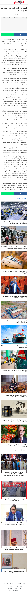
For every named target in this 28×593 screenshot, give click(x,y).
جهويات (14, 469)
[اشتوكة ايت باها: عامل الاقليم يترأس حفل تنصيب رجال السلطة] (14, 562)
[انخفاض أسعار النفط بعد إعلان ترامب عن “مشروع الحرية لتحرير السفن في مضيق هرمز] (14, 409)
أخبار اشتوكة (14, 568)
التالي (20, 450)
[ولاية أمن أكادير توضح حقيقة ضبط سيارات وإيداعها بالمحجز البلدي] (14, 490)
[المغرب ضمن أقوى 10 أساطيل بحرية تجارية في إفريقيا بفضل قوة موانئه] (14, 334)
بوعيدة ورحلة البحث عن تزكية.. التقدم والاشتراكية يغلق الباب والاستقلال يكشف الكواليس (14, 524)
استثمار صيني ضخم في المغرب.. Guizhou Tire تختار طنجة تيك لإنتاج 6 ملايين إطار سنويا (14, 222)
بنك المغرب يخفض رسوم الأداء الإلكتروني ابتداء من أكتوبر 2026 (15, 272)
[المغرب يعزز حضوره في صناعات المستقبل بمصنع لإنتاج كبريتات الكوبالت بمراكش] (14, 310)
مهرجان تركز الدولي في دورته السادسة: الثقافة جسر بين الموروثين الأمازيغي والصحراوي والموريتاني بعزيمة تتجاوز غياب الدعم (14, 474)
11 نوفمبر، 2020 (23, 15)
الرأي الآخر (14, 583)
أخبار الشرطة (13, 495)
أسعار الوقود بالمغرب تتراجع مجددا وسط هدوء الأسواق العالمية (14, 371)
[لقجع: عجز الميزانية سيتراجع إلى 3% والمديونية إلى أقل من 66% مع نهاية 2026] (14, 285)
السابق (24, 450)
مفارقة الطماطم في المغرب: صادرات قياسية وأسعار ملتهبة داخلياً (14, 445)
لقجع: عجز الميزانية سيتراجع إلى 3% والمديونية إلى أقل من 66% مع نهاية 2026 (15, 296)
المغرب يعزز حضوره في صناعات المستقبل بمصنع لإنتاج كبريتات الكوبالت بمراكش (15, 321)
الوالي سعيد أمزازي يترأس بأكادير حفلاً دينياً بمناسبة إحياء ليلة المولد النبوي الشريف (14, 548)
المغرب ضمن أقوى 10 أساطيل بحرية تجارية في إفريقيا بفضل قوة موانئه (14, 346)
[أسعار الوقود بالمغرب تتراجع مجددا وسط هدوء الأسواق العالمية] (14, 359)
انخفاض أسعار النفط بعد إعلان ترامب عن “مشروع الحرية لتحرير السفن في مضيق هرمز (15, 420)
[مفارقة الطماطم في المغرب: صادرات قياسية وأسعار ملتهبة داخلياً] (14, 434)
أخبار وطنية (14, 519)
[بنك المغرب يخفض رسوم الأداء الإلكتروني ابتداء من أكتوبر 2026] (14, 260)
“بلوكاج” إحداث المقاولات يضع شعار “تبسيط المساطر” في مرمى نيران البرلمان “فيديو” (16, 396)
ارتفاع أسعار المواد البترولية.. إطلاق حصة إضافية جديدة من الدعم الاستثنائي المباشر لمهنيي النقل (14, 247)
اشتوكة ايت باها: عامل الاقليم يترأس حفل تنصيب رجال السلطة (14, 572)
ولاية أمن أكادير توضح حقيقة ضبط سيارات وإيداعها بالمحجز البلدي (14, 499)
